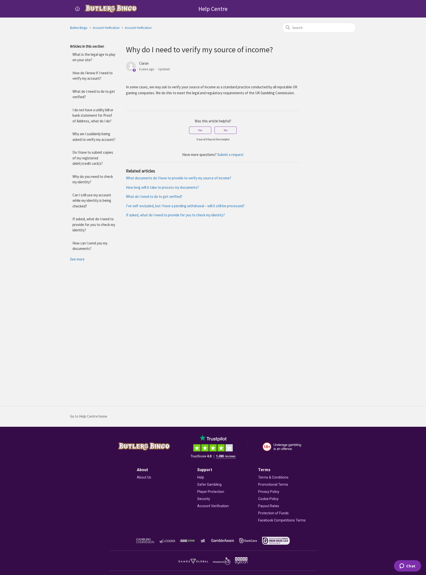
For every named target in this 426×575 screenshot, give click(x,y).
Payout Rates (268, 506)
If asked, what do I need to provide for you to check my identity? (93, 224)
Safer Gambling (209, 484)
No (225, 130)
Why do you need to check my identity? (92, 179)
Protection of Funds (273, 513)
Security (203, 499)
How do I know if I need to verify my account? (92, 76)
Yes (200, 130)
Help (200, 477)
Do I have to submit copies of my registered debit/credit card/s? (92, 158)
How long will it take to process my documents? (162, 187)
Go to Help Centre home (88, 416)
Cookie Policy (268, 499)
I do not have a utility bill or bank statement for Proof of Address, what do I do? (92, 115)
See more (77, 259)
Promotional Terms (273, 484)
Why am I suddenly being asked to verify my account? (93, 136)
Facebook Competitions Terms (282, 520)
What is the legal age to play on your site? (93, 57)
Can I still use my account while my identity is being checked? (91, 200)
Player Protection (210, 492)
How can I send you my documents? (89, 246)
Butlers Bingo (79, 28)
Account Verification (106, 28)
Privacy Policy (268, 492)
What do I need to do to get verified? (93, 94)
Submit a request (230, 154)
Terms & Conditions (273, 477)
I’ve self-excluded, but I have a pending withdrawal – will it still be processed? (185, 206)
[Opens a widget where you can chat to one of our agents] (407, 566)
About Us (144, 477)
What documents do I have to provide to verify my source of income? (178, 178)
